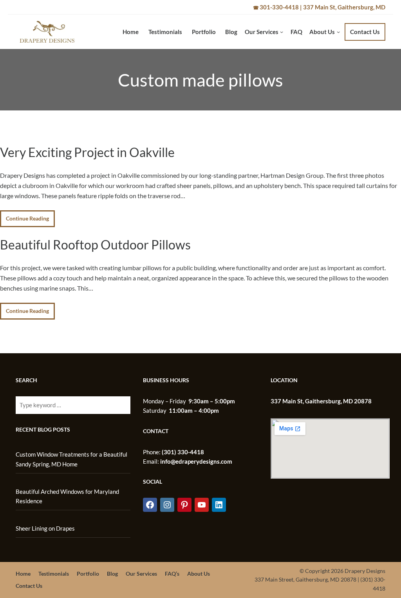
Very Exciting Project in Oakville (87, 152)
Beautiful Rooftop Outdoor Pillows (95, 244)
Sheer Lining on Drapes (45, 528)
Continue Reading (27, 218)
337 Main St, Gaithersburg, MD (344, 7)
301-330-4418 (279, 7)
